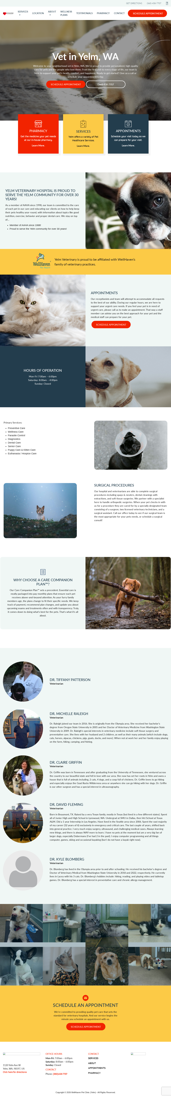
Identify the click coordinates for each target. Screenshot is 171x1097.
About (52, 11)
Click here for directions (15, 1072)
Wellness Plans (66, 13)
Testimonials (84, 13)
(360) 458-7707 (154, 3)
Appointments (97, 1068)
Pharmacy (103, 13)
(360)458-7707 (60, 1073)
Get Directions (134, 3)
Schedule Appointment (148, 13)
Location (38, 13)
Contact (119, 13)
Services (23, 11)
